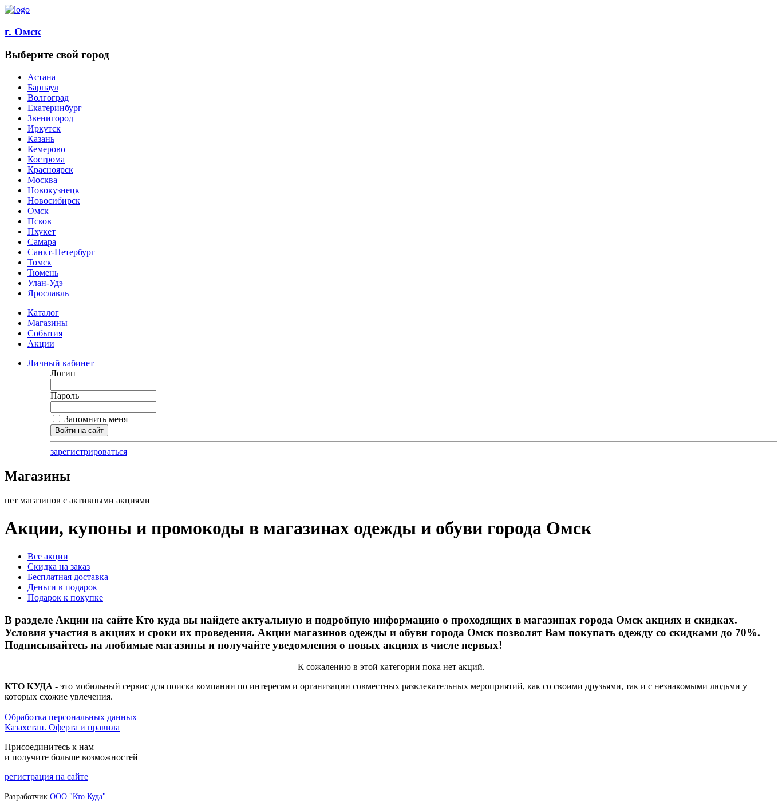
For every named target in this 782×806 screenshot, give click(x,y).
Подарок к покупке (65, 597)
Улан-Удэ (45, 283)
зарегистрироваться (88, 451)
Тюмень (42, 272)
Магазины (47, 323)
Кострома (46, 159)
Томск (39, 262)
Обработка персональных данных (71, 717)
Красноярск (50, 169)
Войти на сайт (79, 430)
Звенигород (50, 118)
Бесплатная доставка (67, 577)
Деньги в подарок (62, 587)
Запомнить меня (95, 419)
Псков (39, 221)
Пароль (64, 395)
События (44, 333)
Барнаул (42, 87)
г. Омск (23, 32)
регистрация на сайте (46, 776)
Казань (40, 139)
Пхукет (41, 231)
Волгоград (48, 97)
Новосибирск (53, 200)
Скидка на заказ (58, 566)
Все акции (47, 556)
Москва (42, 180)
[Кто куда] (17, 9)
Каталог (43, 312)
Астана (41, 77)
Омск (38, 211)
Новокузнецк (53, 190)
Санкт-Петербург (61, 252)
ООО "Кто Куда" (78, 796)
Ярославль (48, 293)
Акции (40, 343)
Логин (63, 373)
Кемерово (46, 149)
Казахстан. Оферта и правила (62, 727)
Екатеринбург (54, 108)
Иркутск (44, 128)
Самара (41, 242)
